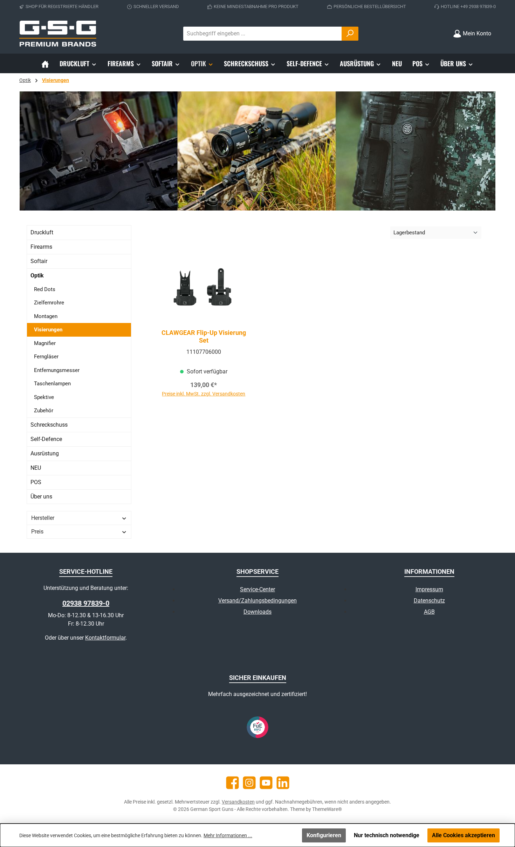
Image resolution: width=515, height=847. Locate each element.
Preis (37, 531)
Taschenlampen (52, 383)
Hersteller (42, 518)
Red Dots (44, 289)
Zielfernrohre (49, 302)
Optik (37, 275)
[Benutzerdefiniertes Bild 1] (257, 727)
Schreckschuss (49, 424)
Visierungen (48, 329)
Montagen (45, 316)
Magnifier (45, 343)
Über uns (41, 496)
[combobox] (262, 34)
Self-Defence (46, 439)
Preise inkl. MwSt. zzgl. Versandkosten (203, 394)
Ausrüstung (44, 453)
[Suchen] (350, 34)
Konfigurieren (324, 835)
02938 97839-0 (85, 603)
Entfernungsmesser (57, 370)
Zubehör (43, 410)
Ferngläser (46, 356)
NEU (35, 467)
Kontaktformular (105, 637)
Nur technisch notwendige (386, 835)
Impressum (429, 589)
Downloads (257, 611)
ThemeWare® (327, 809)
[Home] (45, 63)
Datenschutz (429, 600)
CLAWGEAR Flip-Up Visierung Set (204, 336)
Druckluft (41, 232)
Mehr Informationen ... (228, 835)
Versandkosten (238, 802)
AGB (429, 611)
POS (35, 482)
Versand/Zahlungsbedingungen (257, 600)
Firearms (41, 246)
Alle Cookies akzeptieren (463, 835)
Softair (38, 261)
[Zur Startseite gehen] (57, 34)
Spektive (44, 397)
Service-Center (257, 589)
